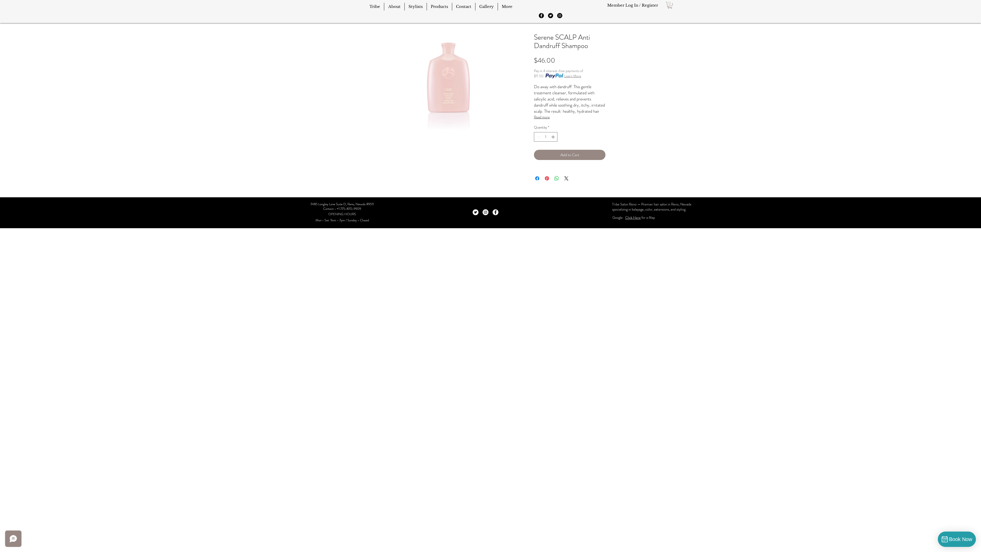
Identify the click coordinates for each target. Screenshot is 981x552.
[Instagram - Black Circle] (559, 15)
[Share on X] (566, 178)
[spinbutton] (545, 136)
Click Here (633, 217)
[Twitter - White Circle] (475, 212)
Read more (542, 117)
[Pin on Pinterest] (547, 178)
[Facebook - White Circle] (495, 212)
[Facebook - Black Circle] (541, 15)
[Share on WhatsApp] (557, 178)
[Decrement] (538, 136)
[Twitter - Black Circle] (550, 15)
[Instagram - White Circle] (485, 212)
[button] (670, 5)
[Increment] (553, 136)
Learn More (572, 75)
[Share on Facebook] (537, 178)
